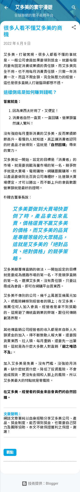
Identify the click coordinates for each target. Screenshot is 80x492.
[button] (73, 28)
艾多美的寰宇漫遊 (33, 7)
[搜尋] (73, 8)
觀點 (10, 452)
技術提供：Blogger (42, 483)
